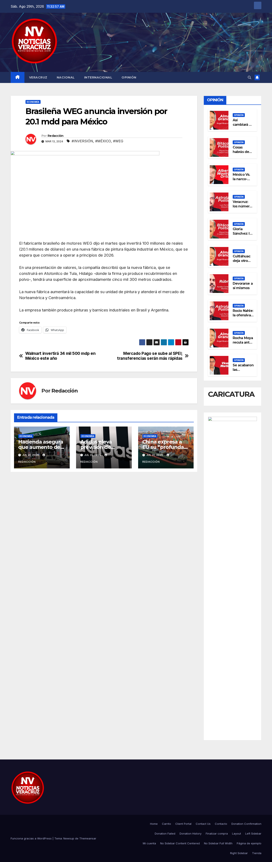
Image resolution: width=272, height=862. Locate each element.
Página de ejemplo (249, 843)
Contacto (221, 823)
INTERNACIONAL (98, 77)
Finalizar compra (217, 833)
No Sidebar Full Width (218, 843)
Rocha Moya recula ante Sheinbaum (243, 342)
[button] (249, 77)
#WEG (118, 141)
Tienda (256, 853)
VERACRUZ (38, 77)
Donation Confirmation (246, 823)
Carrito (166, 823)
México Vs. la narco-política (241, 179)
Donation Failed (165, 833)
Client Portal (183, 823)
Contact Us (203, 823)
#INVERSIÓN (82, 141)
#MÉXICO (103, 141)
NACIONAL (66, 77)
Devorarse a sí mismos (243, 285)
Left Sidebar (253, 833)
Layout (236, 833)
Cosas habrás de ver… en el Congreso (241, 154)
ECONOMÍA (33, 102)
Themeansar (87, 838)
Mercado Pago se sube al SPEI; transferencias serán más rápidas (150, 356)
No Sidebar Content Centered (180, 843)
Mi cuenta (149, 843)
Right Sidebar (239, 853)
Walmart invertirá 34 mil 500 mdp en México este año (60, 356)
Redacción (56, 136)
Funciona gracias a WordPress (31, 838)
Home (154, 823)
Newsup (68, 838)
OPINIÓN (129, 77)
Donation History (190, 833)
